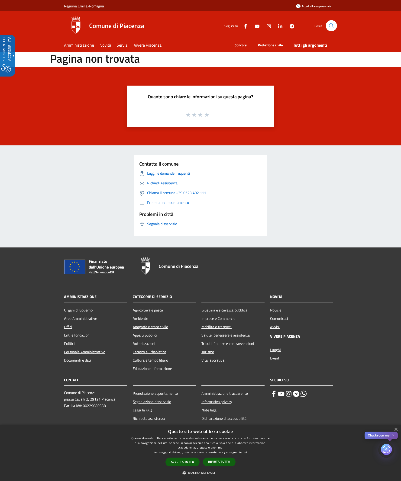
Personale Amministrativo (84, 352)
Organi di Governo (78, 310)
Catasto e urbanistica (149, 352)
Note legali (209, 410)
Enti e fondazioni (77, 335)
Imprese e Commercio (218, 318)
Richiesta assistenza (149, 418)
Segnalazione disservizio (152, 401)
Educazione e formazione (152, 368)
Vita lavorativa (212, 360)
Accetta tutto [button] (182, 462)
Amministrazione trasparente (224, 393)
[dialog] (200, 453)
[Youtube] (255, 25)
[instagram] (288, 393)
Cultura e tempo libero (150, 360)
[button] (331, 25)
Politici (69, 343)
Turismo (207, 352)
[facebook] (274, 393)
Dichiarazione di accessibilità (223, 418)
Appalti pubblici (145, 335)
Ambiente (140, 318)
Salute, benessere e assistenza (225, 335)
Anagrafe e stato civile (150, 327)
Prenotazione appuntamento (155, 393)
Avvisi (275, 327)
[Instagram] (267, 25)
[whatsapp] (303, 393)
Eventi (275, 358)
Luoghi (275, 350)
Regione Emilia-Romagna (84, 6)
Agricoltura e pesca (148, 310)
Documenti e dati (77, 360)
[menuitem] (82, 45)
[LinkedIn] (278, 25)
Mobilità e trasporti (216, 327)
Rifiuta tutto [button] (219, 462)
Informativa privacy (216, 401)
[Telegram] (290, 25)
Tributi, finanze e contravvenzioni (227, 343)
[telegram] (296, 393)
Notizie (275, 310)
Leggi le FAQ (142, 410)
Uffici (68, 327)
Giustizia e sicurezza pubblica (224, 310)
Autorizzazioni (144, 343)
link (245, 452)
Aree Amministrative (80, 318)
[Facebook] (243, 25)
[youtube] (281, 393)
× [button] (396, 429)
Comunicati (279, 318)
